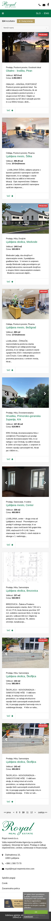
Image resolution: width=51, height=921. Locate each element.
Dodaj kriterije (27, 21)
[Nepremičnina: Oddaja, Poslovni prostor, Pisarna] (25, 147)
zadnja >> (42, 812)
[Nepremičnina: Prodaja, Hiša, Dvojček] (25, 233)
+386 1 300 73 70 (13, 863)
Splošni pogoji (8, 878)
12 (31, 812)
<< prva (7, 812)
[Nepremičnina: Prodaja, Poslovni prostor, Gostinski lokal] (25, 62)
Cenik (4, 883)
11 (27, 812)
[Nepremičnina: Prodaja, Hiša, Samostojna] (25, 582)
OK (36, 912)
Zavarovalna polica (11, 888)
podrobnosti (28, 916)
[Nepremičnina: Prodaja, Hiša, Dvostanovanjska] (25, 407)
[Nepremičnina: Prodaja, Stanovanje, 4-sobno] (25, 496)
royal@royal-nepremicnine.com (19, 869)
